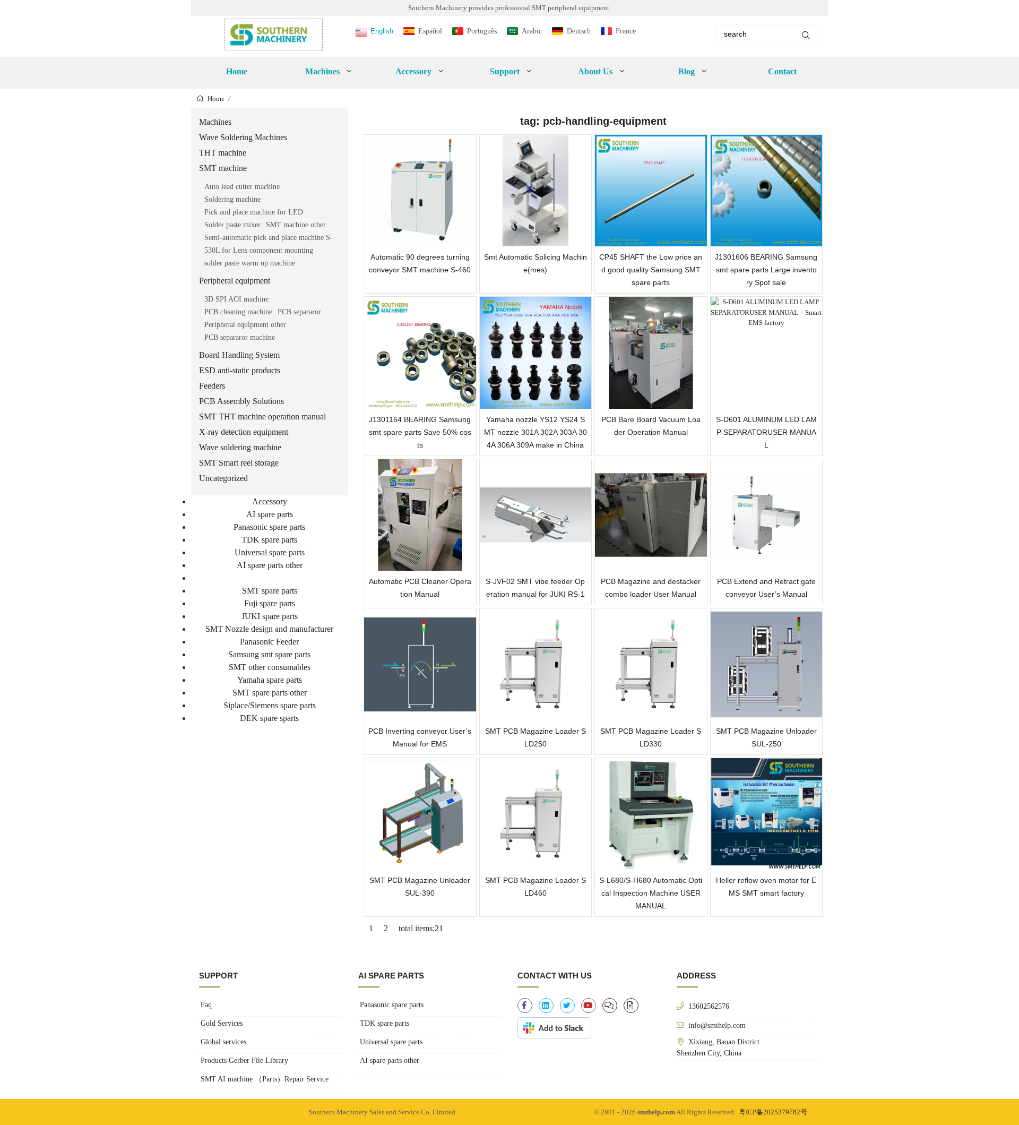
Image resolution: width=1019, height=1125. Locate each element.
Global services (223, 1042)
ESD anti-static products (239, 370)
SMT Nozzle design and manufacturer (269, 628)
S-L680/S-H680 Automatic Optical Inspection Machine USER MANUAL (650, 893)
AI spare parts (269, 514)
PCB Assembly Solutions (241, 401)
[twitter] (567, 1005)
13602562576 (708, 1006)
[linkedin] (546, 1005)
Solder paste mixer (232, 225)
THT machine (222, 152)
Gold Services (222, 1023)
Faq (206, 1005)
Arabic (532, 31)
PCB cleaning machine (238, 312)
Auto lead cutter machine (242, 187)
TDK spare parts (269, 539)
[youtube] (588, 1005)
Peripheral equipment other (245, 325)
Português (482, 31)
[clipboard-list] (609, 1005)
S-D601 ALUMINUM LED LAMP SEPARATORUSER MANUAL (766, 432)
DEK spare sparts (269, 718)
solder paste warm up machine (249, 263)
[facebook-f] (524, 1005)
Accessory (269, 501)
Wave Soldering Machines (243, 137)
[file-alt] (631, 1005)
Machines (215, 121)
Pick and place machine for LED (253, 212)
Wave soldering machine (240, 447)
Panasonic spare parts (269, 526)
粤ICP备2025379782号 (773, 1112)
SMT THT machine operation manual (262, 416)
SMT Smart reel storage (239, 462)
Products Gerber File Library (244, 1060)
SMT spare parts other (269, 692)
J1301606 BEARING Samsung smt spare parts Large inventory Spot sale (766, 270)
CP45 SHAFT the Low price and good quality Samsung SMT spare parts (650, 270)
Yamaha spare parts (269, 679)
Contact (782, 71)
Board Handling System (239, 354)
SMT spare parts (269, 590)
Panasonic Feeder (269, 641)
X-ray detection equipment (243, 431)
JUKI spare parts (269, 616)
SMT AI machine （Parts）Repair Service (265, 1079)
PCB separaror (299, 312)
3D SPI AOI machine (236, 299)
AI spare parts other (270, 565)
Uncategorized (223, 478)
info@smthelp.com (717, 1025)
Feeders (212, 385)
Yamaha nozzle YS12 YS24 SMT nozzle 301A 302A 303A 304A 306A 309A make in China (535, 432)
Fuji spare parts (269, 603)
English (381, 31)
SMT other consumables (269, 667)
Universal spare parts (270, 552)
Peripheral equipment (234, 280)
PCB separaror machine (239, 337)
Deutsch (579, 31)
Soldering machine (232, 199)
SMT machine (223, 168)
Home (236, 71)
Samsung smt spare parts (269, 654)
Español (430, 31)
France (626, 31)
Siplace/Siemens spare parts (269, 705)
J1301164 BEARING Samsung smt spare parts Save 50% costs (420, 432)
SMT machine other (296, 225)
